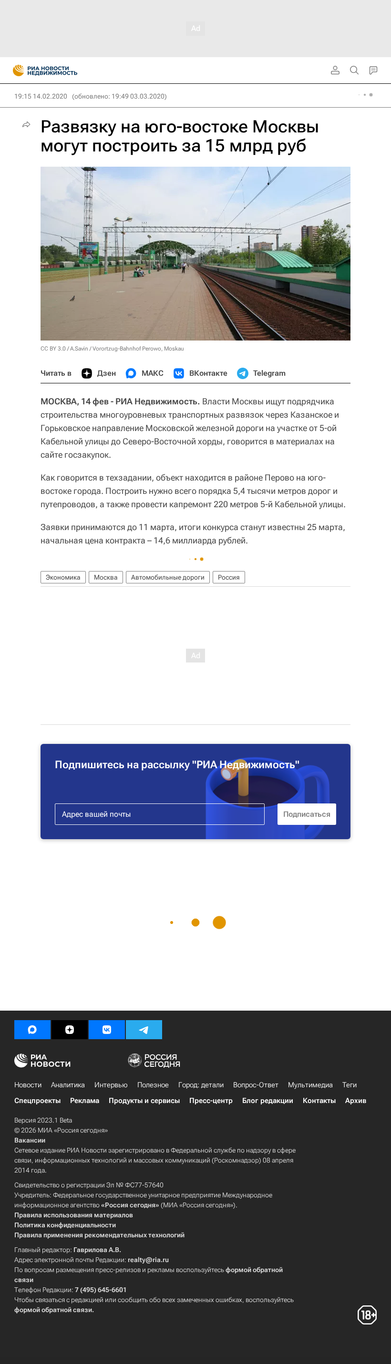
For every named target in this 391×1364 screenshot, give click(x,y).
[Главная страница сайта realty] (62, 70)
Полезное (153, 1085)
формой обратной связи (53, 1310)
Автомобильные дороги (168, 577)
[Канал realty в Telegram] (144, 1029)
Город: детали (201, 1085)
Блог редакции (267, 1100)
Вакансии (29, 1140)
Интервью (111, 1085)
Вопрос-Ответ (255, 1085)
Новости (27, 1085)
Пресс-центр (211, 1100)
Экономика (63, 577)
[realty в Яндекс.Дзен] (69, 1029)
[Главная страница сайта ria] (15, 70)
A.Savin (79, 348)
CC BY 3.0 (53, 348)
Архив (355, 1100)
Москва (106, 577)
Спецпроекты (37, 1100)
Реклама (84, 1100)
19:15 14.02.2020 (40, 96)
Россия (229, 577)
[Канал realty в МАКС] (32, 1029)
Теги (349, 1085)
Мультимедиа (310, 1085)
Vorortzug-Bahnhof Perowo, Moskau (138, 348)
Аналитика (68, 1085)
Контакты (319, 1100)
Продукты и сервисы (144, 1100)
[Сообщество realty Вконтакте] (107, 1029)
